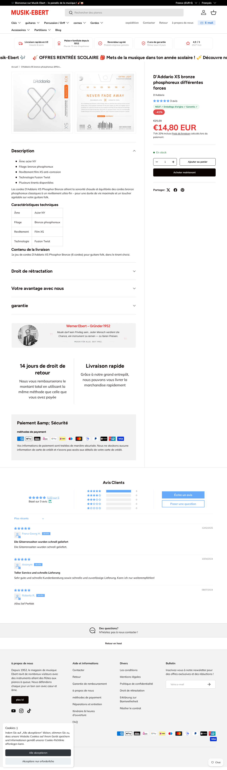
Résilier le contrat (130, 708)
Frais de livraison (181, 133)
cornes (78, 23)
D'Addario (158, 94)
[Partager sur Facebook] (175, 190)
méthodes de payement (87, 697)
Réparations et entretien (87, 704)
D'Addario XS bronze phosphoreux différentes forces (41, 67)
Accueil (14, 67)
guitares (30, 23)
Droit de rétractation (132, 690)
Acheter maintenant (184, 172)
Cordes (94, 23)
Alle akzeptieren (38, 752)
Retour (163, 23)
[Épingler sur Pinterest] (182, 190)
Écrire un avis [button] (183, 495)
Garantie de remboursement (90, 683)
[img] (22, 528)
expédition (132, 23)
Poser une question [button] (183, 504)
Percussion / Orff (54, 23)
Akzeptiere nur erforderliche (38, 761)
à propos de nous (182, 23)
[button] (213, 12)
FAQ (75, 722)
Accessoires (18, 30)
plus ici (20, 699)
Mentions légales (130, 676)
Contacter (149, 23)
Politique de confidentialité (136, 683)
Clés (14, 23)
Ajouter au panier (197, 161)
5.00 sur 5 (53, 497)
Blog (58, 30)
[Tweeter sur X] (168, 190)
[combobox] (124, 12)
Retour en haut (113, 643)
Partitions (40, 30)
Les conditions (128, 670)
